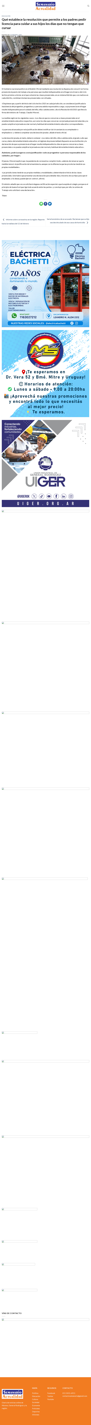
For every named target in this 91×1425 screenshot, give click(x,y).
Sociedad (35, 1402)
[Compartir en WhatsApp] (41, 204)
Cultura (35, 1399)
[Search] (88, 6)
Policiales (36, 1408)
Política (35, 1393)
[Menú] (3, 6)
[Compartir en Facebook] (46, 204)
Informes (35, 1415)
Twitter (50, 1396)
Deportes (36, 1411)
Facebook (51, 1393)
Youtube (50, 1399)
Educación (6, 16)
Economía (36, 1405)
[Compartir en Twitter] (50, 204)
